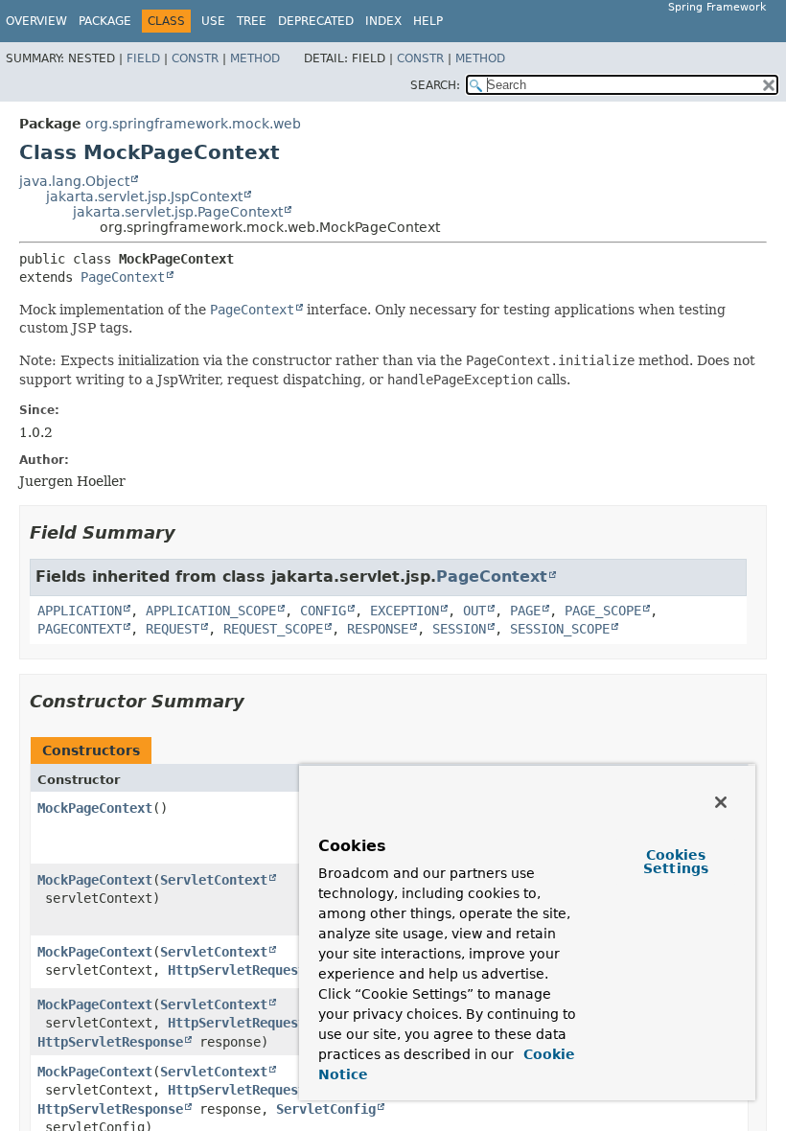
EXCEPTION (404, 610)
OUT (474, 610)
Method (255, 58)
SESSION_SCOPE (560, 628)
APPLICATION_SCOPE (211, 610)
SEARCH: (435, 85)
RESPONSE (377, 628)
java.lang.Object (74, 181)
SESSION (459, 628)
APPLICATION (79, 610)
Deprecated (316, 21)
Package (105, 21)
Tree (251, 21)
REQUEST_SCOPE (273, 628)
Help (428, 21)
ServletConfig (326, 1109)
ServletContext (213, 880)
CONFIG (323, 610)
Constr (195, 58)
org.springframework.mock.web (193, 123)
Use (213, 21)
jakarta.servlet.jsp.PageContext (178, 211)
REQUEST (172, 628)
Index (383, 21)
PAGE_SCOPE (603, 610)
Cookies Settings (675, 861)
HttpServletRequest (237, 970)
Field (143, 58)
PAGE (525, 610)
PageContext (123, 277)
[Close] (721, 802)
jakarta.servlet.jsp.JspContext (144, 196)
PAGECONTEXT (79, 628)
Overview (36, 21)
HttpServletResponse (110, 1042)
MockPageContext (94, 808)
